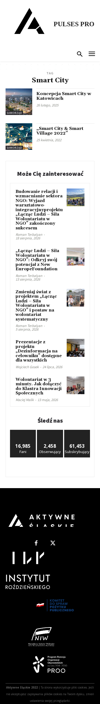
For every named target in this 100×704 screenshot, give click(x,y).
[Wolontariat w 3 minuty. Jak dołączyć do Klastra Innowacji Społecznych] (75, 385)
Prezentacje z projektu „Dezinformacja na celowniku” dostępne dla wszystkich (39, 351)
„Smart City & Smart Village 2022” (59, 131)
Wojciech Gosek (27, 367)
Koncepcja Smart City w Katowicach (63, 96)
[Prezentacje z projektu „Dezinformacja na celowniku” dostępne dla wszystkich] (75, 348)
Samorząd (14, 113)
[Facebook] (36, 543)
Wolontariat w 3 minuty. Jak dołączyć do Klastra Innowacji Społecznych (39, 386)
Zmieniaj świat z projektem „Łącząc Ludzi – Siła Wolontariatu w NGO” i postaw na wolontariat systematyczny (36, 305)
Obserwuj (50, 432)
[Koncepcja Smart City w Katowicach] (19, 101)
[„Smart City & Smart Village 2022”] (19, 136)
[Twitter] (53, 543)
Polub (23, 432)
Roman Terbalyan (29, 234)
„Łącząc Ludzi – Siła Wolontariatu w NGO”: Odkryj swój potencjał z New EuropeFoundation (37, 260)
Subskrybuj (77, 432)
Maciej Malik (25, 399)
